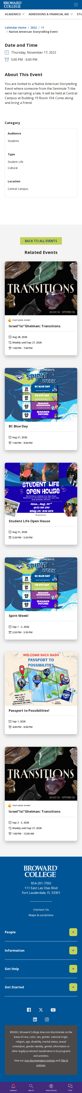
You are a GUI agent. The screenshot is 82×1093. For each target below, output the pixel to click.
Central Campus (18, 189)
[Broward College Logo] (12, 4)
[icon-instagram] (47, 1019)
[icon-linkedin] (35, 1019)
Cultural (13, 168)
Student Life (15, 162)
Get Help (39, 969)
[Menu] (76, 5)
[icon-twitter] (41, 1009)
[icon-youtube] (53, 1009)
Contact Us (41, 909)
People (39, 932)
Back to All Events (41, 241)
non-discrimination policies (39, 1060)
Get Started (39, 987)
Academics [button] (13, 14)
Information (39, 950)
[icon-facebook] (29, 1009)
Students (13, 141)
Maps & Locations (41, 915)
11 (42, 27)
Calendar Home (15, 27)
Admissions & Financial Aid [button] (49, 14)
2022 (33, 27)
